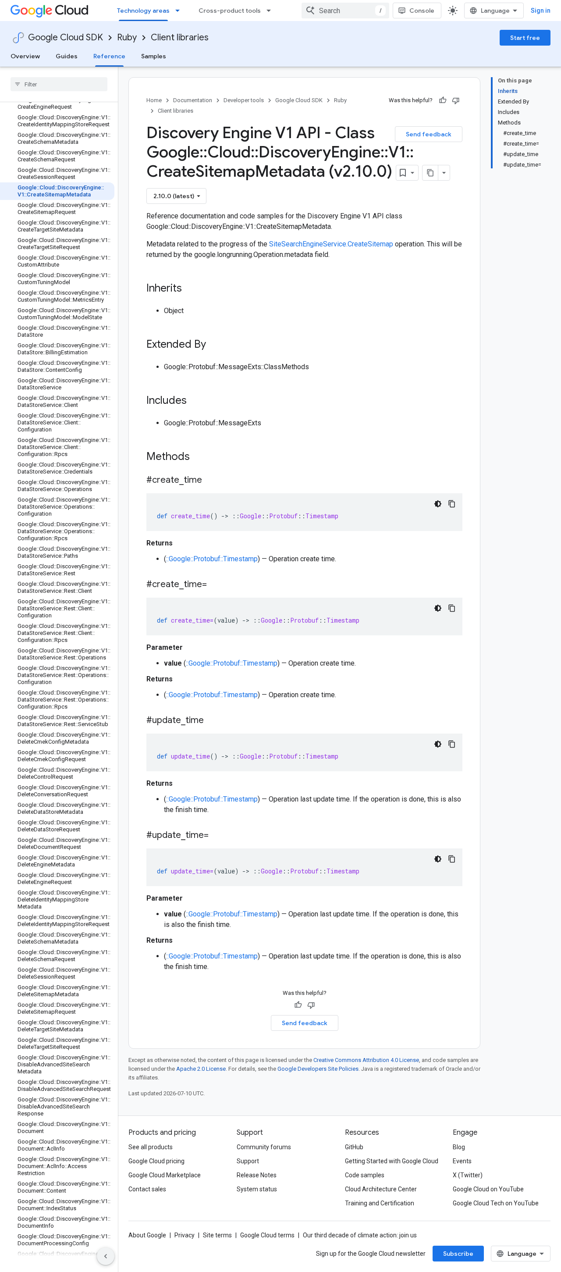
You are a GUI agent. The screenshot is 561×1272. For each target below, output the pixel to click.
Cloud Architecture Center (381, 1189)
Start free (525, 38)
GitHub (354, 1147)
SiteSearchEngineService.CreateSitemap (331, 244)
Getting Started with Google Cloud (391, 1161)
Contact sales (147, 1189)
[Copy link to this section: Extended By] (215, 345)
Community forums (264, 1147)
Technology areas (143, 10)
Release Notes (257, 1175)
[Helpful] (442, 100)
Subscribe (458, 1254)
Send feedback (428, 134)
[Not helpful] (455, 100)
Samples (153, 56)
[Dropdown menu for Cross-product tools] (271, 10)
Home (154, 100)
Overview (25, 56)
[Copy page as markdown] (430, 172)
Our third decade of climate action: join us (360, 1235)
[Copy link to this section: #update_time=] (217, 835)
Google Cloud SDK (65, 37)
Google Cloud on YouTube (488, 1189)
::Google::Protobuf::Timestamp (212, 559)
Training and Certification (379, 1203)
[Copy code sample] (452, 504)
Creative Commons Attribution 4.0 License (366, 1060)
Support (248, 1161)
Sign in (540, 10)
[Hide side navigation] (105, 1256)
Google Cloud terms (267, 1235)
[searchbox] (59, 84)
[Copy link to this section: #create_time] (211, 480)
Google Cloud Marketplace (164, 1175)
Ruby (127, 37)
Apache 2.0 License (201, 1068)
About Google (147, 1235)
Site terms (217, 1235)
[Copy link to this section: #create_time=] (215, 585)
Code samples (364, 1175)
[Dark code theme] (438, 504)
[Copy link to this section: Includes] (195, 401)
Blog (459, 1147)
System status (257, 1189)
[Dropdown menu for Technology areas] (180, 10)
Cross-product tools (230, 10)
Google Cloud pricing (156, 1161)
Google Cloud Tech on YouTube (496, 1203)
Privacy (184, 1235)
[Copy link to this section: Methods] (201, 457)
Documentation (192, 100)
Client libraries (180, 37)
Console (421, 10)
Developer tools (244, 100)
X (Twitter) (468, 1175)
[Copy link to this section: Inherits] (190, 289)
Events (462, 1161)
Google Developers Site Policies (318, 1068)
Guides (67, 56)
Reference (109, 56)
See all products (150, 1147)
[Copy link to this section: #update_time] (212, 721)
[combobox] (345, 10)
